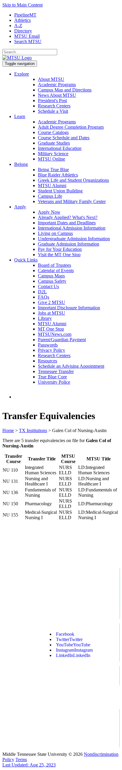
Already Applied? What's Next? (67, 217)
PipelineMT (25, 14)
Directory (23, 30)
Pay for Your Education (60, 249)
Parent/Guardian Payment (62, 339)
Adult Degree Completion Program (71, 127)
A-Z (18, 25)
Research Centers (54, 105)
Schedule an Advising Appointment (71, 366)
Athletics (22, 20)
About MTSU (51, 79)
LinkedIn (73, 655)
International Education (59, 148)
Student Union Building (60, 190)
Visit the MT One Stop (59, 254)
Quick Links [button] (26, 259)
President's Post (52, 100)
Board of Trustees (54, 265)
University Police (54, 382)
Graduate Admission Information (68, 243)
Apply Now (49, 212)
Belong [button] (21, 164)
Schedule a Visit (53, 111)
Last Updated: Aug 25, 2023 (29, 764)
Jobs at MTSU (51, 312)
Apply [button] (20, 206)
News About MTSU (57, 95)
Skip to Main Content (22, 4)
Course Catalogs (53, 132)
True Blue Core (52, 376)
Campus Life (50, 196)
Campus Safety (52, 281)
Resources (47, 360)
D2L (42, 291)
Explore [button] (21, 73)
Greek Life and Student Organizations (73, 180)
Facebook (65, 634)
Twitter (69, 639)
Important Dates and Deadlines (67, 222)
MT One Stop (51, 328)
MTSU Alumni (52, 185)
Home (8, 430)
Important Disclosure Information (69, 307)
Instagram (74, 650)
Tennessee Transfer (56, 371)
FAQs (43, 297)
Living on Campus (55, 233)
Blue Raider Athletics (58, 174)
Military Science (53, 153)
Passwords (48, 344)
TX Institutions (33, 430)
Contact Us (48, 286)
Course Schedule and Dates (63, 137)
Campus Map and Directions (65, 89)
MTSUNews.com (54, 334)
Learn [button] (19, 116)
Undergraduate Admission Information (74, 238)
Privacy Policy (51, 350)
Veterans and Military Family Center (72, 201)
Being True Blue (53, 169)
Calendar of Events (56, 270)
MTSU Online (51, 158)
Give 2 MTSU (51, 302)
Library (45, 318)
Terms (21, 759)
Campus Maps (51, 275)
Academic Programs (57, 84)
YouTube (73, 644)
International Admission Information (71, 227)
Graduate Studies (54, 143)
